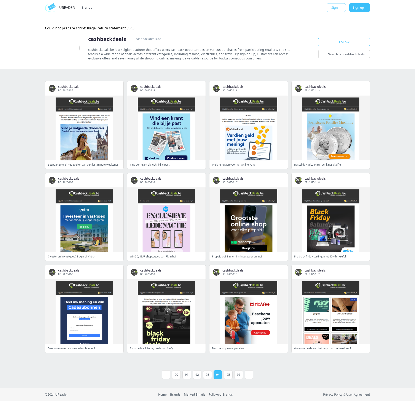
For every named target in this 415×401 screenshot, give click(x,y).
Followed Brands (221, 394)
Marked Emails (194, 394)
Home (162, 394)
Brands (87, 7)
